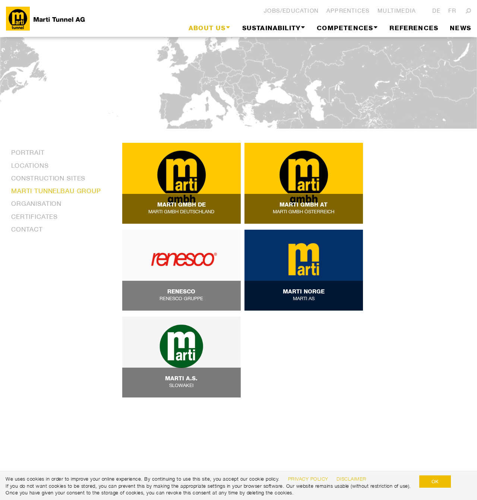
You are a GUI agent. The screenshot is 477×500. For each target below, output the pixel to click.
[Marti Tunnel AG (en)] (77, 19)
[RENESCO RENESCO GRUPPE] (181, 270)
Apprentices (348, 10)
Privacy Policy (308, 479)
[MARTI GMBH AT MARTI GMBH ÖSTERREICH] (303, 183)
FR (452, 10)
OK (435, 481)
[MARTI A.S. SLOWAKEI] (181, 356)
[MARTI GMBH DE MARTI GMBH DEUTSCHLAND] (181, 183)
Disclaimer (351, 479)
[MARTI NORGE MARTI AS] (303, 270)
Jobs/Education (291, 10)
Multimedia (397, 10)
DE (436, 10)
